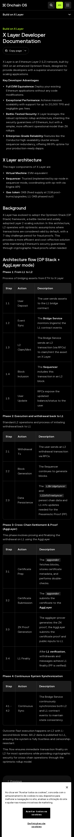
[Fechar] (67, 787)
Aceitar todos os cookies (36, 813)
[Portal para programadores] (59, 5)
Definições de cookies (37, 825)
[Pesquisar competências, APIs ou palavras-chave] (51, 5)
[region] (36, 809)
